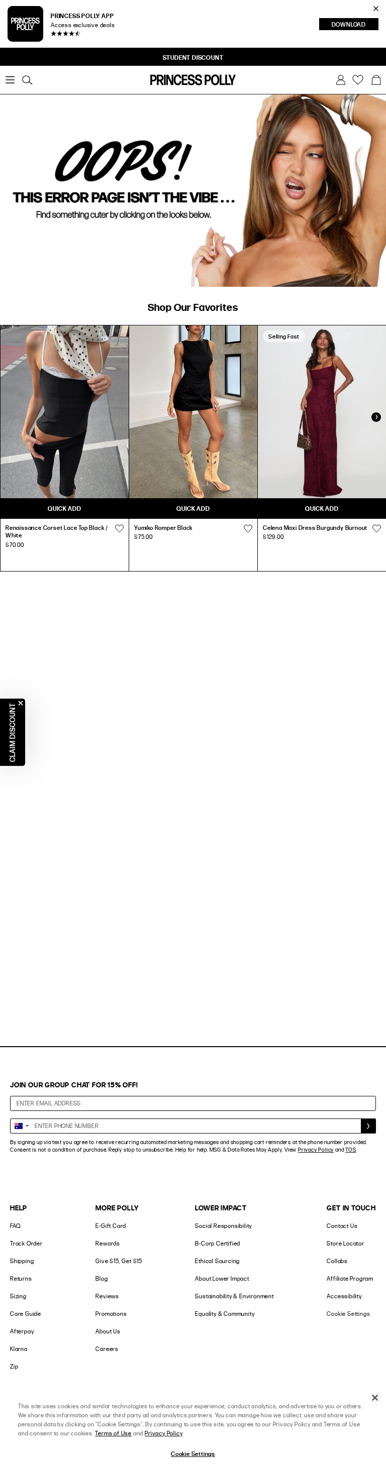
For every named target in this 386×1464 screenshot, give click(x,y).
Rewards (107, 1243)
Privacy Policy (316, 1149)
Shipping (22, 1261)
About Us (107, 1331)
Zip (14, 1366)
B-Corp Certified (217, 1243)
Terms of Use (113, 1433)
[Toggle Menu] (10, 80)
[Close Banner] (375, 8)
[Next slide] (376, 417)
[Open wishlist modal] (119, 529)
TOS (350, 1149)
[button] (376, 80)
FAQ (15, 1225)
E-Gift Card (110, 1225)
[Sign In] (341, 80)
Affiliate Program (350, 1278)
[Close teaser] (20, 703)
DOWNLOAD (355, 25)
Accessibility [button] (344, 1296)
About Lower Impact (222, 1278)
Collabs (337, 1261)
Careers (107, 1349)
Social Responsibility (223, 1225)
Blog (101, 1278)
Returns (21, 1278)
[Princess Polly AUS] (193, 80)
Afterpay (22, 1331)
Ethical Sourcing (217, 1261)
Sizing (18, 1296)
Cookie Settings (348, 1313)
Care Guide (25, 1313)
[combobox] (21, 1126)
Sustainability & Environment (234, 1296)
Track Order (26, 1243)
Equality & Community (224, 1313)
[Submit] (368, 1126)
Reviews (107, 1296)
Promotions (111, 1313)
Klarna (19, 1349)
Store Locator (345, 1243)
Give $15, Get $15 (118, 1261)
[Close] (375, 1398)
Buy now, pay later (174, 57)
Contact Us (342, 1225)
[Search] (27, 80)
